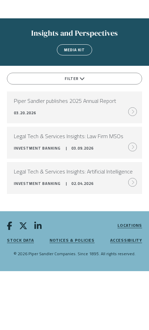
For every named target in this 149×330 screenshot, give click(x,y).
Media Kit (74, 49)
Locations (129, 225)
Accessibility (126, 240)
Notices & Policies (72, 240)
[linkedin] (38, 227)
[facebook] (9, 227)
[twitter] (23, 227)
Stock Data (20, 240)
